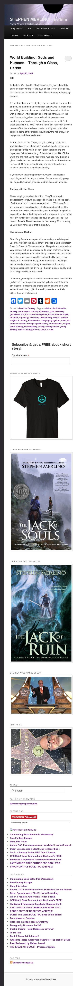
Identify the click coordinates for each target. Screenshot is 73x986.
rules (63, 320)
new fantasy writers (50, 317)
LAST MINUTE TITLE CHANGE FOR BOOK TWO (35, 863)
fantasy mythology (40, 311)
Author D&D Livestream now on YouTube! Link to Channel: (41, 845)
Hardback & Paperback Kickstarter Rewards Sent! (35, 859)
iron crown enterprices (36, 314)
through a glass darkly (37, 323)
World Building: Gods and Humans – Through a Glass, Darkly (34, 62)
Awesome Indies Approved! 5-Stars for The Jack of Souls (40, 939)
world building (16, 326)
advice (47, 308)
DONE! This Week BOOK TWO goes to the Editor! (36, 914)
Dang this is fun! (18, 841)
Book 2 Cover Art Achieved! (24, 936)
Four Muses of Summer (22, 918)
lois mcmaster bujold (58, 314)
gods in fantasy (57, 311)
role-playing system (50, 320)
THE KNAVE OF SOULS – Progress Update (32, 946)
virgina (66, 323)
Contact (14, 35)
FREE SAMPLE (45, 35)
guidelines (15, 314)
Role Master (34, 320)
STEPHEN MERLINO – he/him (38, 19)
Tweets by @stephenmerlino (23, 803)
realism (64, 317)
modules (14, 317)
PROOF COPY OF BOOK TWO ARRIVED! (31, 866)
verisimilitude (55, 323)
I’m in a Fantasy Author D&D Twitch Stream (33, 852)
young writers (32, 329)
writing (41, 326)
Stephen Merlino (26, 830)
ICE (22, 314)
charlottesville (59, 308)
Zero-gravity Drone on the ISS (25, 925)
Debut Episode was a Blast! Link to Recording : (35, 848)
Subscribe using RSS (22, 962)
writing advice (52, 326)
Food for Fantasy (27, 308)
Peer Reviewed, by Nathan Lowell (27, 943)
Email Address (20, 355)
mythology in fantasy (29, 317)
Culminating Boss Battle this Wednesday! (31, 834)
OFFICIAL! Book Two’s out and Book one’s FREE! (36, 855)
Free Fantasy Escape (21, 838)
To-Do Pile (15, 932)
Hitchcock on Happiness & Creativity (29, 921)
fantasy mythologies (20, 311)
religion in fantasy (18, 320)
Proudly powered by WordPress (41, 979)
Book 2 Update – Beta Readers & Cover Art (32, 928)
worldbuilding (30, 326)
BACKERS (28, 35)
